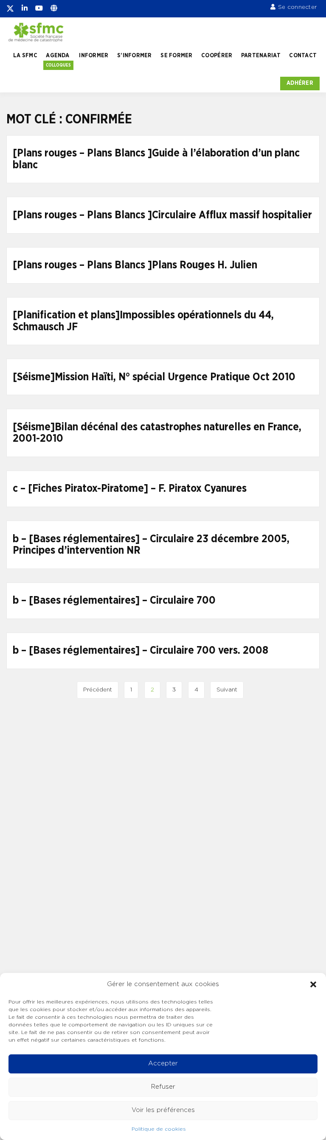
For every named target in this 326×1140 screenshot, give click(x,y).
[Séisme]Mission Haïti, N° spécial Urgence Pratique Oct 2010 (154, 377)
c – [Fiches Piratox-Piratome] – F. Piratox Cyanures (130, 488)
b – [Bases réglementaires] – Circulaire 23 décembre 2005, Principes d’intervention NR (151, 545)
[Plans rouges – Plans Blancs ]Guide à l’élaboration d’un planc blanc (156, 159)
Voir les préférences (163, 1110)
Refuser (163, 1087)
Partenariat (261, 56)
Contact (303, 56)
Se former (176, 56)
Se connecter (297, 7)
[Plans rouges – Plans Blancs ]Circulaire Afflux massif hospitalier (162, 215)
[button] (313, 984)
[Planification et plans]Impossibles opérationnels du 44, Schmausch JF (143, 321)
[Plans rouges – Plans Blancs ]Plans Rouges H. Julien (135, 265)
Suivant (226, 690)
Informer (93, 56)
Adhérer (300, 83)
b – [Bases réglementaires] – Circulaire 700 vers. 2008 (140, 650)
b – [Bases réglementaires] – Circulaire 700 (114, 600)
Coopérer (216, 56)
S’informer (134, 56)
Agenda (57, 56)
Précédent (97, 690)
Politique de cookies (159, 1129)
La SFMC (25, 56)
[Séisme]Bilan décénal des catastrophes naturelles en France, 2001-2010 (157, 433)
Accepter (163, 1063)
